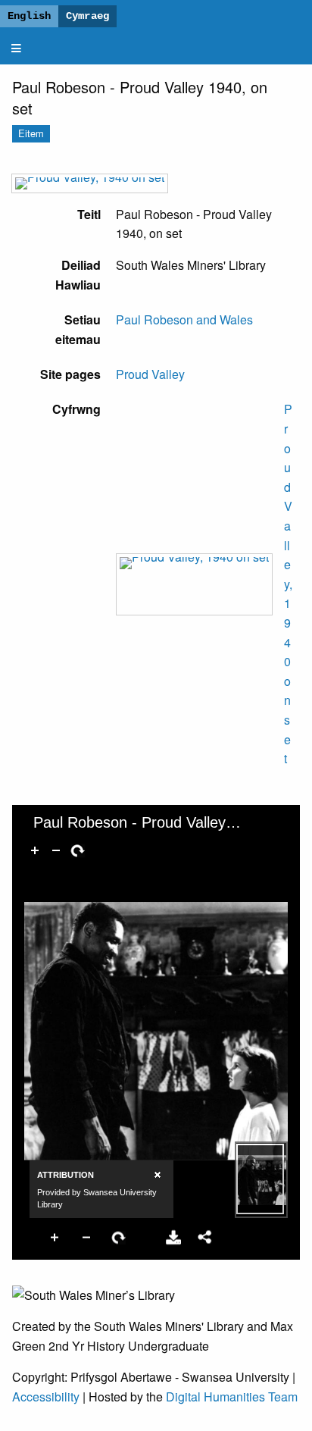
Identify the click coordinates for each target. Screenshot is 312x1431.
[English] (29, 16)
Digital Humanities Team (232, 1396)
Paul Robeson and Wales (184, 319)
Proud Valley (150, 374)
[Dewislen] (16, 48)
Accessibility (46, 1396)
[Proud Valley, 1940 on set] (89, 183)
